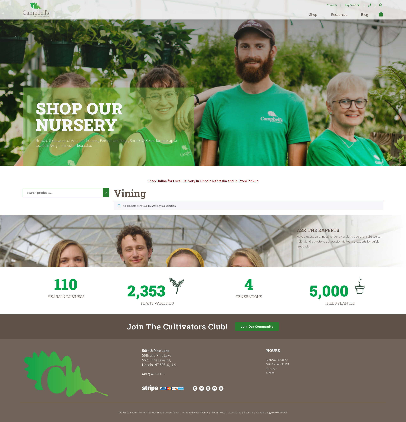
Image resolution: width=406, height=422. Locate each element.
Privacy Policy (218, 412)
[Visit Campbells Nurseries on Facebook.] (195, 388)
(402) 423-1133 (153, 374)
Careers (332, 5)
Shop (313, 14)
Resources (339, 14)
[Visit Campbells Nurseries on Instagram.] (221, 388)
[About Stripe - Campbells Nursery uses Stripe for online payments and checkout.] (163, 392)
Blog (364, 14)
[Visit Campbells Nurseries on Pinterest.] (208, 388)
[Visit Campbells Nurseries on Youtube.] (214, 388)
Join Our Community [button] (257, 327)
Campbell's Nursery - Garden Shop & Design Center (153, 412)
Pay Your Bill (352, 5)
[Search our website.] (377, 4)
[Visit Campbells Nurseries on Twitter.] (201, 388)
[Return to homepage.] (81, 373)
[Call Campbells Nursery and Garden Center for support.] (367, 4)
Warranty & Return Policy (195, 412)
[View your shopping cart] (376, 12)
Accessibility (234, 412)
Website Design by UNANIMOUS (272, 412)
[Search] (106, 192)
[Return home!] (36, 15)
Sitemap (248, 412)
